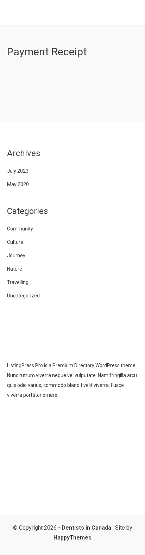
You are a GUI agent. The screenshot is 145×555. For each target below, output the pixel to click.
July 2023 (18, 171)
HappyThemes (72, 537)
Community (20, 229)
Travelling (18, 282)
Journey (16, 255)
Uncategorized (23, 295)
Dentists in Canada (86, 527)
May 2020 (18, 184)
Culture (15, 242)
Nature (14, 269)
